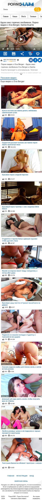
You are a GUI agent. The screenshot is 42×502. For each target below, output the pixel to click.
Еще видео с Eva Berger (12, 81)
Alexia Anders (7, 300)
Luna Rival (5, 332)
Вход (32, 476)
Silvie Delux (6, 204)
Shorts (23, 16)
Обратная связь (21, 481)
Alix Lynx (5, 172)
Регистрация (21, 476)
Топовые (33, 16)
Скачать (34, 49)
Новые (14, 16)
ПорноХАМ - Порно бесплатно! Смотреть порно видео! (18, 497)
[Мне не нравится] (17, 60)
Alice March (6, 396)
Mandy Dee (6, 140)
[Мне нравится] (1, 60)
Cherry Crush (6, 364)
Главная (5, 16)
